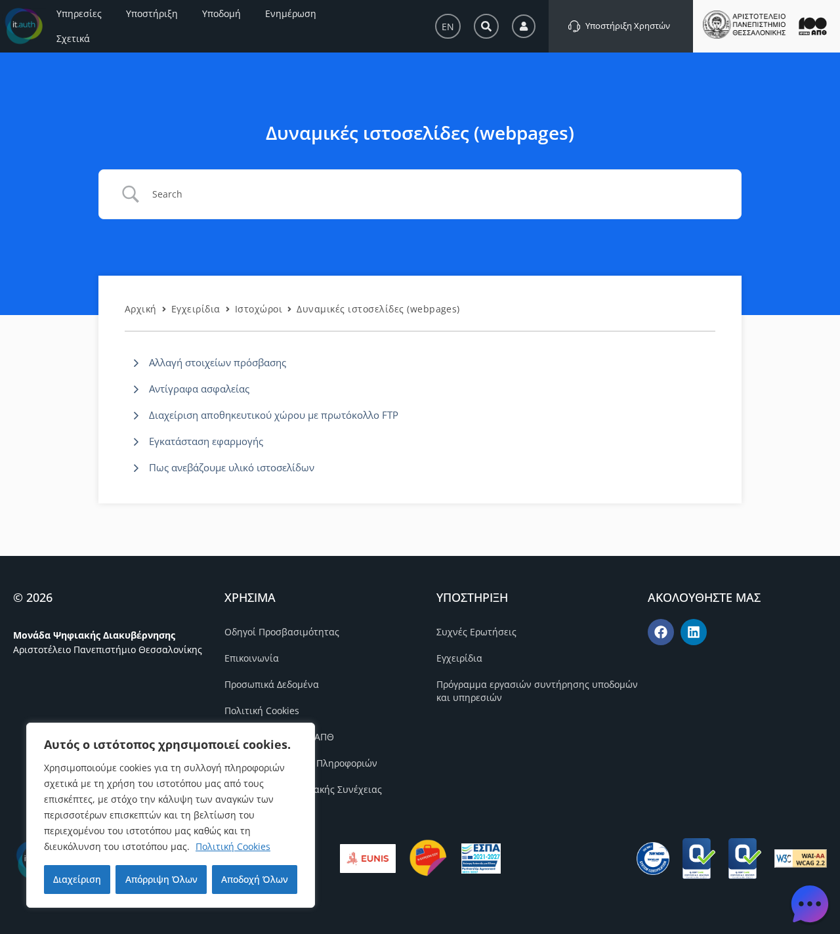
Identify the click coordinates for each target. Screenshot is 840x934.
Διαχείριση (77, 879)
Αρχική (141, 309)
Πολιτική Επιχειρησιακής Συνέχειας (303, 789)
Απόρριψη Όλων (161, 879)
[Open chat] (810, 903)
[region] (170, 815)
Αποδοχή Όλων (254, 879)
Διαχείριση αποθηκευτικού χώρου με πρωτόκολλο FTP (273, 414)
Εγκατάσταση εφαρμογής (206, 441)
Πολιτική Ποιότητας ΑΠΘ (279, 737)
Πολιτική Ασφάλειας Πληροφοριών (300, 763)
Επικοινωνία (251, 658)
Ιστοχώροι (258, 309)
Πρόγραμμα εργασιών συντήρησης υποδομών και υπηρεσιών (537, 691)
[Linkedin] (694, 632)
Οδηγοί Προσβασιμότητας (281, 632)
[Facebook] (661, 632)
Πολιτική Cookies (233, 846)
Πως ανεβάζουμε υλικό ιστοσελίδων (231, 467)
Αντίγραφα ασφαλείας (199, 388)
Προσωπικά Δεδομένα (271, 684)
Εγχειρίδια (195, 309)
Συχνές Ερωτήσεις (476, 632)
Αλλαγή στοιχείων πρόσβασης (217, 362)
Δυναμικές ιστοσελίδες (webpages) (378, 309)
